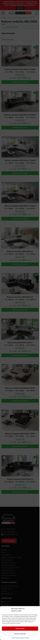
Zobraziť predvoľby (20, 633)
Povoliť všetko (20, 628)
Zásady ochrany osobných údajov (20, 637)
